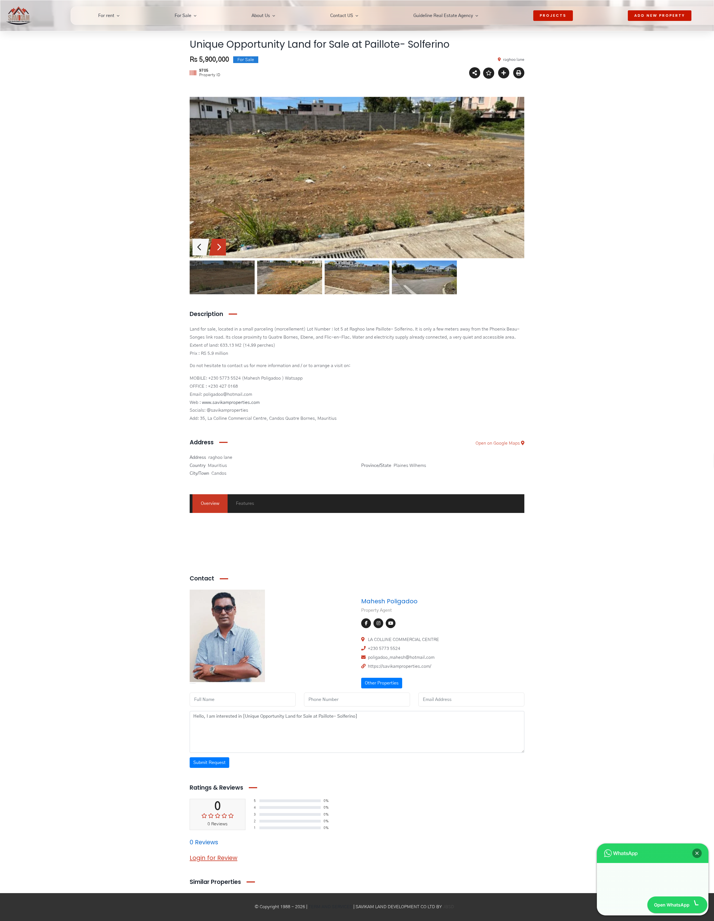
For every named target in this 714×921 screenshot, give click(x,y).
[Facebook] (366, 623)
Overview (210, 503)
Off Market (454, 552)
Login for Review (213, 858)
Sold (472, 552)
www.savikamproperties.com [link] (231, 402)
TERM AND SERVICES (330, 907)
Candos (218, 473)
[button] (697, 838)
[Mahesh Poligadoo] (227, 593)
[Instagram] (378, 623)
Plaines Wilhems (410, 465)
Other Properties (382, 683)
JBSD (448, 907)
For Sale (452, 527)
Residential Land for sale (300, 552)
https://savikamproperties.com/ (399, 666)
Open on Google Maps (498, 443)
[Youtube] (390, 623)
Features (245, 503)
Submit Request (209, 762)
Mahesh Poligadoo (389, 601)
